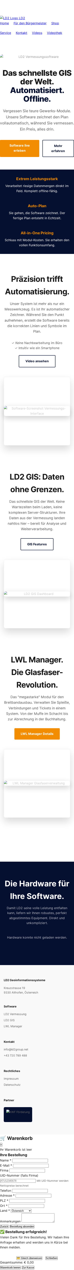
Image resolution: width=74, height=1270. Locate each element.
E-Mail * (6, 1165)
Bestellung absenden (22, 1226)
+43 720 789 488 (15, 1055)
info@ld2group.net (16, 1049)
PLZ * (4, 1200)
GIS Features (37, 544)
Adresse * (7, 1195)
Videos (37, 33)
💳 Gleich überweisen (29, 1258)
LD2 (21, 18)
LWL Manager (13, 1026)
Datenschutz (12, 1084)
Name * (5, 1160)
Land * (5, 1211)
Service (5, 33)
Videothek (54, 33)
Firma (4, 1170)
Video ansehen (37, 361)
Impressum (11, 1078)
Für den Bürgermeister (30, 23)
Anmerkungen (10, 1221)
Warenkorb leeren (10, 1267)
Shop (55, 23)
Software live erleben (19, 147)
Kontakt (21, 33)
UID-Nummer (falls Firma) (19, 1175)
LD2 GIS (9, 1020)
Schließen (51, 1258)
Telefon (5, 1190)
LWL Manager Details (37, 734)
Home (4, 23)
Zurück (4, 1226)
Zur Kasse (28, 1267)
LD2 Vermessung (15, 1014)
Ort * (3, 1206)
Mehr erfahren (58, 148)
